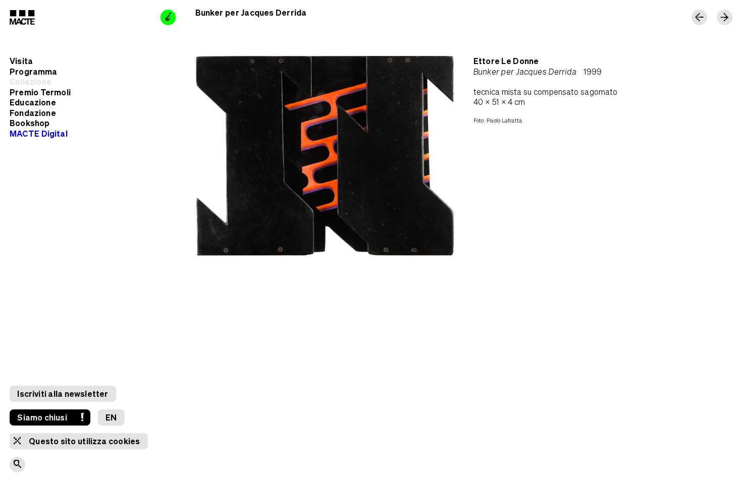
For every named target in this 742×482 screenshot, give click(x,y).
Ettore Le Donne (506, 61)
